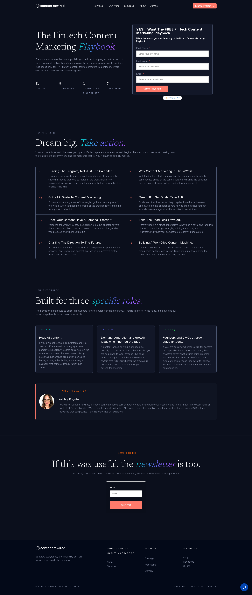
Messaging (150, 564)
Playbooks (188, 561)
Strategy (149, 558)
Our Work (114, 5)
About (143, 5)
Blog (185, 557)
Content (149, 570)
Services (111, 566)
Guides (186, 565)
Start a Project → (204, 5)
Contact (154, 5)
